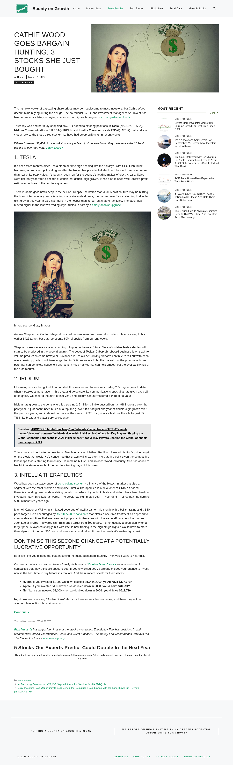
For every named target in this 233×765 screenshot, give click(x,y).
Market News (93, 8)
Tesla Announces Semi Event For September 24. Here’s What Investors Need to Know (195, 142)
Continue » (21, 612)
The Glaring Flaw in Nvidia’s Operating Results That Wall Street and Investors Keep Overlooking (195, 213)
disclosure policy (54, 638)
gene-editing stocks (70, 483)
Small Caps (176, 8)
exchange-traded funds (115, 117)
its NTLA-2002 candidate (72, 514)
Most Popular (115, 8)
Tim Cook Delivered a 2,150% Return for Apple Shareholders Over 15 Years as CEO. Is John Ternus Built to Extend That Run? (196, 161)
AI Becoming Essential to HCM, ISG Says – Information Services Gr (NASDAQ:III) (62, 684)
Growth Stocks (197, 8)
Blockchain (156, 8)
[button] (214, 8)
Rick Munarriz (23, 629)
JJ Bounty (19, 77)
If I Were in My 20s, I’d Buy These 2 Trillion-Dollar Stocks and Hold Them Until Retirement (194, 196)
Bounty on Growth (50, 8)
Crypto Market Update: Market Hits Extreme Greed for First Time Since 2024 (194, 125)
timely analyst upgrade (106, 205)
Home (76, 8)
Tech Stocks (137, 8)
